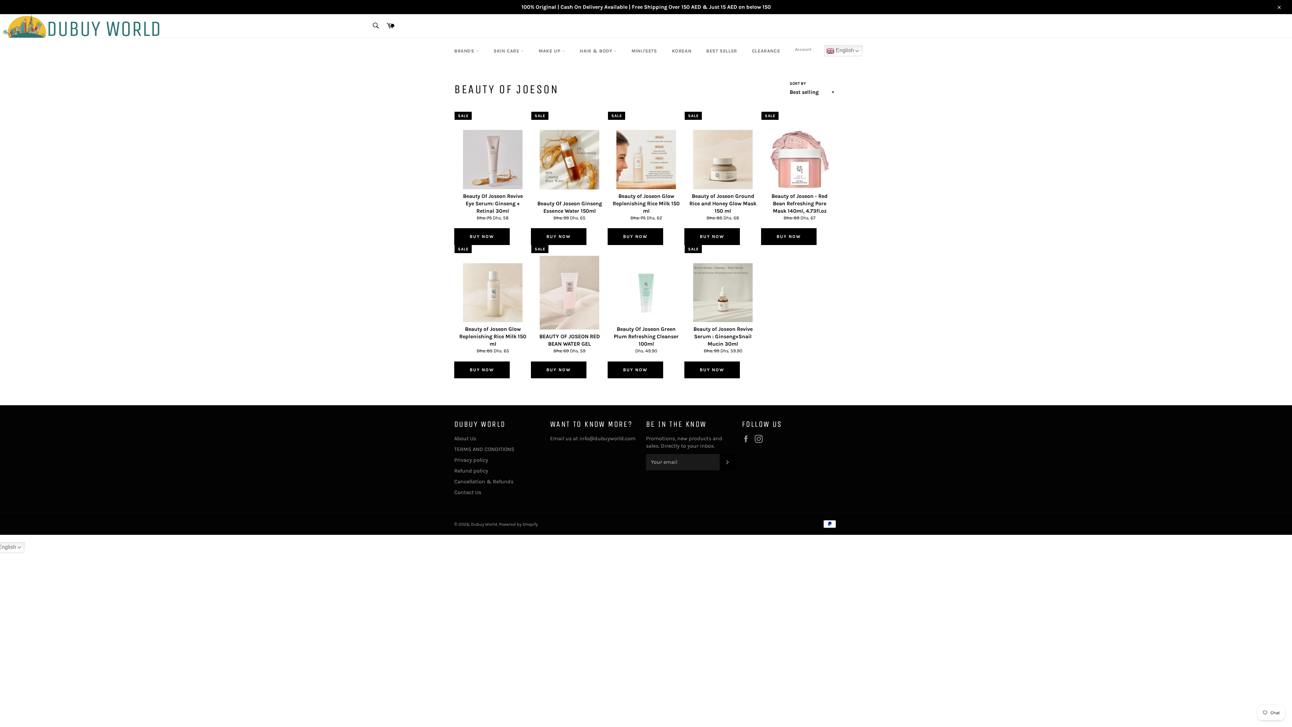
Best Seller (721, 51)
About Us (465, 438)
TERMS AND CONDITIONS (484, 449)
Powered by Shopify (518, 524)
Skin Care (507, 51)
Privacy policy (471, 460)
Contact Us (467, 492)
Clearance (766, 51)
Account (803, 49)
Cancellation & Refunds (483, 481)
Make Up (550, 51)
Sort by (798, 83)
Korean (682, 51)
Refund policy (471, 471)
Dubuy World (484, 524)
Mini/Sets (644, 51)
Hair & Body (597, 51)
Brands (465, 51)
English (844, 50)
